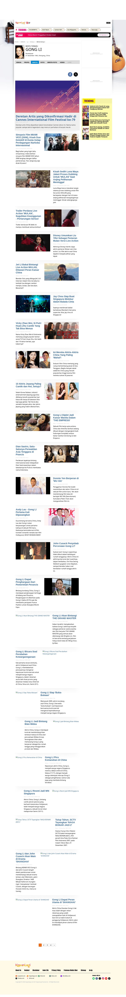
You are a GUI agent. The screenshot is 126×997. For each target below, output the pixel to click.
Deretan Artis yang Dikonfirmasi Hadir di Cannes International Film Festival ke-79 (46, 118)
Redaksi (26, 970)
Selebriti (22, 42)
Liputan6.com (21, 976)
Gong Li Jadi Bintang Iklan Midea (36, 722)
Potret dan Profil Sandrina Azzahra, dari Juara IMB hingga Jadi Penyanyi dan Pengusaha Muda (99, 114)
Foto (42, 62)
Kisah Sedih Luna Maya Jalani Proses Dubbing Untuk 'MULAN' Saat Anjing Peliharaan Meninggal (65, 176)
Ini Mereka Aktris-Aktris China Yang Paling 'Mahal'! (65, 355)
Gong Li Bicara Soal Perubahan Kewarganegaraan (26, 654)
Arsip (90, 970)
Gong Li (32, 42)
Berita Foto (52, 62)
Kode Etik (46, 970)
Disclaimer (36, 970)
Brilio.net (31, 978)
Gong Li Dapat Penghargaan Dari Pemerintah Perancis (27, 582)
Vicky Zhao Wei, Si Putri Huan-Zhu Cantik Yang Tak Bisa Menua (28, 326)
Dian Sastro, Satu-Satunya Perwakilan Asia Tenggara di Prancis (26, 450)
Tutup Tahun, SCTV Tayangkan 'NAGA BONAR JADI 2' (65, 822)
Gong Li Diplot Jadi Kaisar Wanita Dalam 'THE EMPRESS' (64, 418)
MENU (108, 23)
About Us (18, 970)
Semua (18, 62)
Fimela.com (21, 978)
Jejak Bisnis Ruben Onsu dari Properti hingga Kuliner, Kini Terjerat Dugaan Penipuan (99, 135)
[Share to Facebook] (70, 74)
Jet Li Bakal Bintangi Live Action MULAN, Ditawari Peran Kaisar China (27, 268)
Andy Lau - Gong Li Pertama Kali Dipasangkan (26, 512)
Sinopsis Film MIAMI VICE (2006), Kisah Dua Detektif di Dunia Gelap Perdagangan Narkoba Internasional (28, 140)
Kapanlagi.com (33, 976)
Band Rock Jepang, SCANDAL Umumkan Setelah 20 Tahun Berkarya (99, 128)
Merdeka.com (66, 976)
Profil (26, 62)
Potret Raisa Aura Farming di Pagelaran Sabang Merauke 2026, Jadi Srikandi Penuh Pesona (100, 121)
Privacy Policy (56, 970)
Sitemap (83, 970)
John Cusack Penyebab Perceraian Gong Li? (66, 544)
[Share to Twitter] (76, 74)
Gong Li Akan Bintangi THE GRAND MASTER (64, 617)
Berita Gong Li (41, 42)
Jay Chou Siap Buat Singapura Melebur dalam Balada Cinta (63, 299)
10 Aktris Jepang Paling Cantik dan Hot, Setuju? (28, 385)
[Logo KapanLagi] (23, 23)
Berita (35, 62)
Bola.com (54, 976)
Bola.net (42, 976)
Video (62, 62)
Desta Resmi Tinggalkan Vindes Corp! (41, 35)
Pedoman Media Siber (71, 970)
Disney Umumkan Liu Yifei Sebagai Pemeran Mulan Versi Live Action (65, 238)
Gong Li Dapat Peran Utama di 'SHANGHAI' (64, 901)
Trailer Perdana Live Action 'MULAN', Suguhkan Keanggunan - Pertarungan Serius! (28, 214)
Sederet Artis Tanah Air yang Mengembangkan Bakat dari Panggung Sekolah (99, 107)
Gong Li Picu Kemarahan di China (56, 758)
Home (16, 42)
